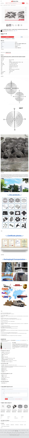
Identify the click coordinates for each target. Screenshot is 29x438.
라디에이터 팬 (21, 424)
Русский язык (26, 432)
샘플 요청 (13, 38)
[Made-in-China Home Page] (14, 1)
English (2, 432)
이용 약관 (14, 435)
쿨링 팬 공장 (7, 424)
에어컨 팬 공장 (16, 424)
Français (13, 432)
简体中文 (5, 432)
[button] (2, 3)
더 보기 (1, 427)
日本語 (10, 432)
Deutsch (18, 432)
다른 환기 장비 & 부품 (13, 5)
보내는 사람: (3, 389)
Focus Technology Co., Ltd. (15, 434)
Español (15, 432)
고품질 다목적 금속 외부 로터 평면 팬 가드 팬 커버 (20, 410)
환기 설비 (9, 5)
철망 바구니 (9, 416)
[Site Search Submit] (23, 3)
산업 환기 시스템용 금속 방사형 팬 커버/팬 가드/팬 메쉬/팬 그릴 (25, 410)
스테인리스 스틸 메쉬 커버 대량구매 (5, 426)
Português (21, 432)
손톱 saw (22, 416)
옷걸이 (15, 416)
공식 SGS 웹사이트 (18, 340)
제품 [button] (6, 3)
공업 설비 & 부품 (5, 5)
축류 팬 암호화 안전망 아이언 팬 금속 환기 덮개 (3, 410)
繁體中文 (8, 432)
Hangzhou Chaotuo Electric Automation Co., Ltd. (7, 30)
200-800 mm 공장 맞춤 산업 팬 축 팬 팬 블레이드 (14, 410)
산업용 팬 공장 (12, 424)
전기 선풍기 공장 (3, 424)
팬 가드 (1, 416)
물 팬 (25, 424)
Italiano (23, 432)
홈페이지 (2, 5)
